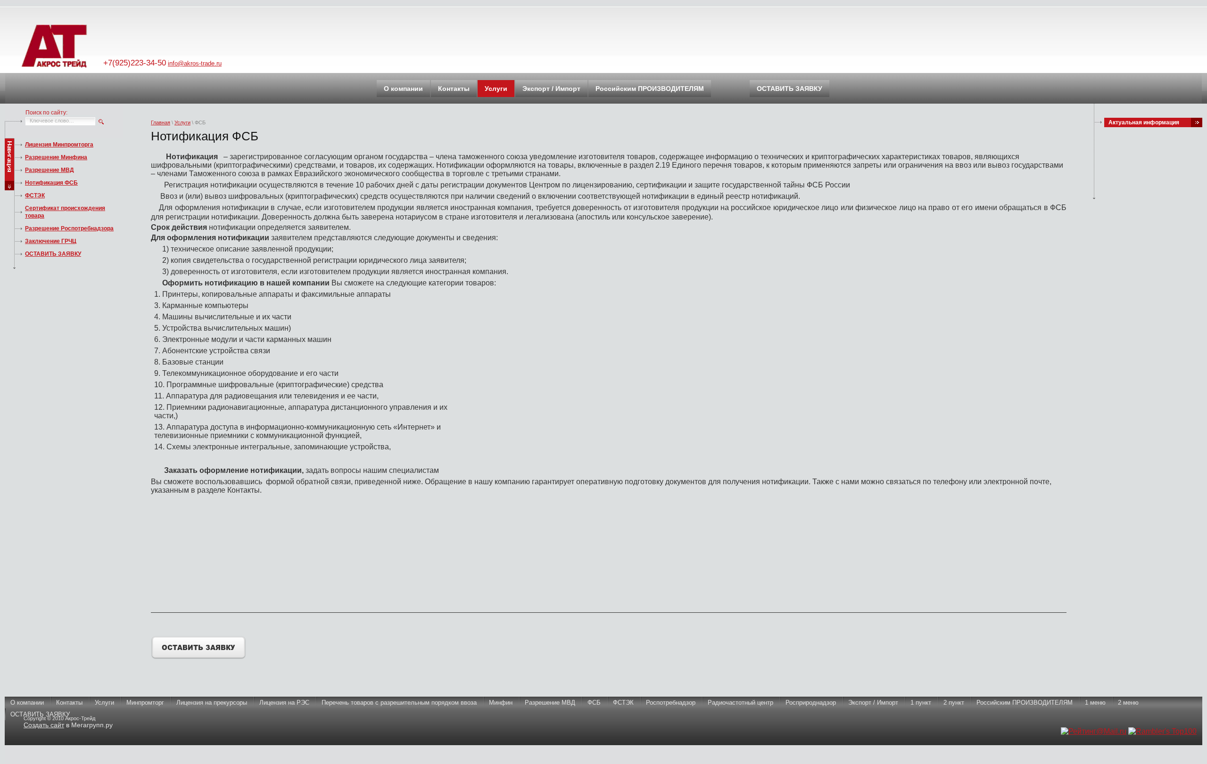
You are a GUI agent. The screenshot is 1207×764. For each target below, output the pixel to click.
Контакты (69, 702)
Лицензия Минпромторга (59, 144)
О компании (27, 702)
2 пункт (953, 702)
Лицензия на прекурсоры (211, 702)
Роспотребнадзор (670, 702)
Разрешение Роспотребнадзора (69, 228)
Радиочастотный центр (740, 702)
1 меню (1095, 702)
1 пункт (920, 702)
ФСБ (594, 702)
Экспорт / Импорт (873, 702)
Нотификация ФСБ (51, 182)
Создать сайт (44, 725)
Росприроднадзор (810, 702)
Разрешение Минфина (56, 157)
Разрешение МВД (49, 170)
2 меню (1128, 702)
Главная (160, 122)
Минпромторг (145, 702)
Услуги (182, 122)
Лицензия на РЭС (284, 702)
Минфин (501, 702)
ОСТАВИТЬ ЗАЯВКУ (53, 254)
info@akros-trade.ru (195, 63)
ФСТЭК (35, 195)
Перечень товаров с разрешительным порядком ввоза (399, 702)
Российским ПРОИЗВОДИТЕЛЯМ (1024, 702)
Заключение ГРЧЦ (50, 241)
